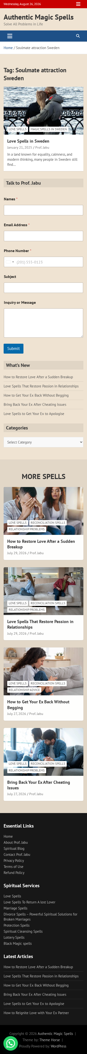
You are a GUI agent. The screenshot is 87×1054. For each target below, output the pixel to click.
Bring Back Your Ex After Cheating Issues (35, 404)
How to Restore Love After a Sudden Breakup (38, 377)
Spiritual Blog (14, 848)
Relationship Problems (27, 529)
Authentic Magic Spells (39, 17)
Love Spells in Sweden (28, 141)
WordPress (58, 1046)
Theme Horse (49, 1040)
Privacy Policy (14, 860)
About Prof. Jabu (16, 842)
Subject (10, 276)
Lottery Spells (14, 937)
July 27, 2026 (16, 714)
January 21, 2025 (19, 147)
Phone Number (17, 250)
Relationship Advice (24, 690)
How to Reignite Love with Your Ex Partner (36, 1012)
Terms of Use (13, 866)
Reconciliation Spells (48, 523)
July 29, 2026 (17, 553)
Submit (13, 348)
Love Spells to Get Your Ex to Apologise (34, 413)
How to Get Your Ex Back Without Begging (36, 395)
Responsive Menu (78, 4)
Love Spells (18, 129)
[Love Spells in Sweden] (43, 111)
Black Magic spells (18, 943)
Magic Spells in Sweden (49, 129)
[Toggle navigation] (10, 36)
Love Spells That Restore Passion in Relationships (41, 386)
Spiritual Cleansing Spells (23, 931)
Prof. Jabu (42, 147)
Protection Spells (16, 925)
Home (8, 836)
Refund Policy (14, 872)
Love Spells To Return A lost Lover (29, 902)
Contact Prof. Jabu (17, 854)
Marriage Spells (15, 908)
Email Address (17, 225)
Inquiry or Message (20, 302)
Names (11, 199)
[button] (10, 1043)
